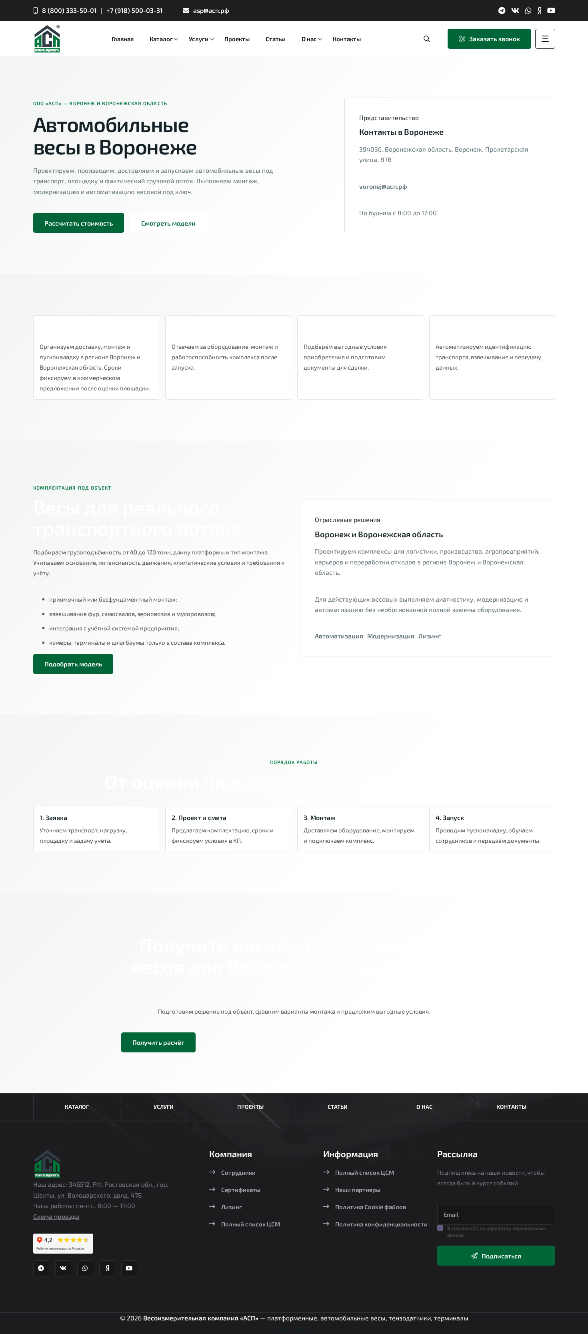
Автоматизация (339, 636)
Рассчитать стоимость (78, 223)
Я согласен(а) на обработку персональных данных (496, 1231)
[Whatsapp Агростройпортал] (528, 10)
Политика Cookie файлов (370, 1206)
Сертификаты (240, 1189)
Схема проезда (56, 1216)
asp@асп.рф (211, 10)
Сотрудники (238, 1172)
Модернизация (390, 636)
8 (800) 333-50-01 (69, 10)
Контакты (511, 1106)
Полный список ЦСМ (250, 1224)
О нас (424, 1106)
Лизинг (429, 636)
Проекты (250, 1106)
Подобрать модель (73, 664)
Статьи (338, 1106)
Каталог (77, 1106)
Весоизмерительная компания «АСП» (201, 1318)
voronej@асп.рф (383, 186)
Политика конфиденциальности (381, 1224)
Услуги (164, 1106)
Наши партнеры (357, 1189)
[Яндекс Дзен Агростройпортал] (539, 10)
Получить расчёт (158, 1042)
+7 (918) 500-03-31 (134, 10)
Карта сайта (294, 1328)
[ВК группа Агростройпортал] (515, 10)
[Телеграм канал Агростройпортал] (501, 10)
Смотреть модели (168, 223)
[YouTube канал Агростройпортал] (551, 10)
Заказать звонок (494, 38)
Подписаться (501, 1256)
